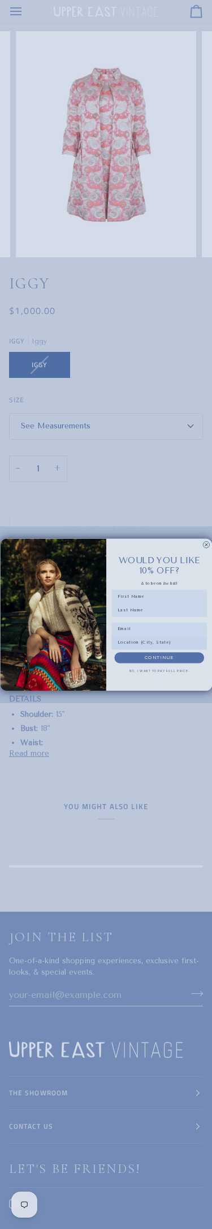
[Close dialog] (206, 544)
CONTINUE (159, 657)
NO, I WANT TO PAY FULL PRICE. (159, 671)
